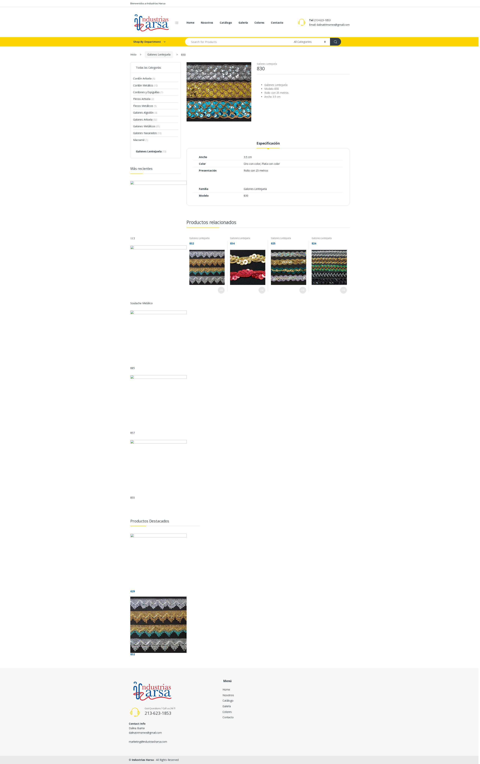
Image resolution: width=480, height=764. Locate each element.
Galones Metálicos (144, 126)
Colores (259, 22)
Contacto (277, 22)
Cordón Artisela (142, 78)
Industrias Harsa (143, 760)
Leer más (221, 290)
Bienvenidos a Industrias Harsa (147, 3)
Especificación (268, 143)
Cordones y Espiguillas (146, 92)
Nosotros (207, 22)
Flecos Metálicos (143, 106)
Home (190, 22)
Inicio (133, 54)
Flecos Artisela (141, 99)
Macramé (139, 140)
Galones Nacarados (145, 133)
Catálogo (226, 22)
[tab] (268, 145)
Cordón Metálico (143, 85)
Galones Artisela (142, 119)
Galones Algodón (143, 112)
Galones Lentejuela (158, 54)
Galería (243, 22)
